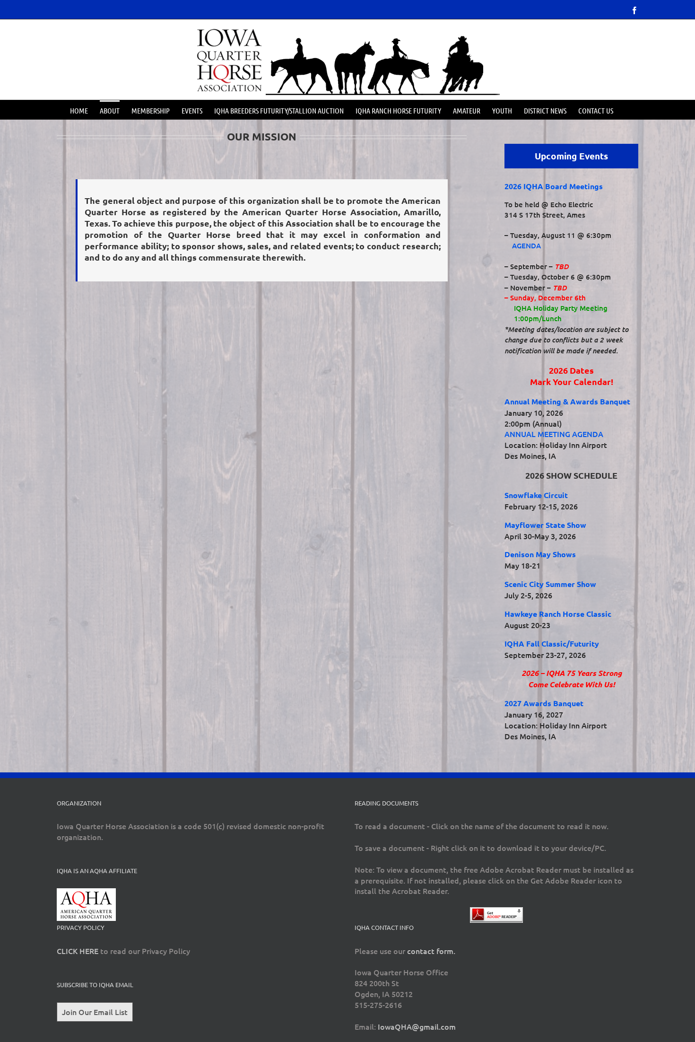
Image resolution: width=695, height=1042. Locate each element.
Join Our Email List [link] (95, 1012)
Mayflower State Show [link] (545, 525)
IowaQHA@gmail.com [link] (417, 1026)
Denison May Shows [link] (540, 554)
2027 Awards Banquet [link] (543, 703)
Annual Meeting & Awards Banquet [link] (567, 401)
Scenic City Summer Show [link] (550, 584)
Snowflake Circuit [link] (536, 495)
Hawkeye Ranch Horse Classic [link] (557, 614)
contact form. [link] (431, 951)
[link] (634, 10)
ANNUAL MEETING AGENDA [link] (553, 434)
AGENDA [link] (526, 245)
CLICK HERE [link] (77, 951)
